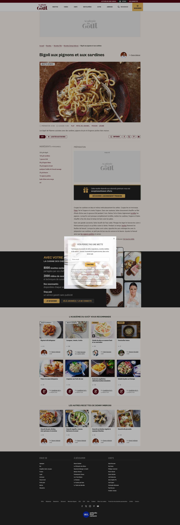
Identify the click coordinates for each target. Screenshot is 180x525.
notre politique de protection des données (90, 274)
